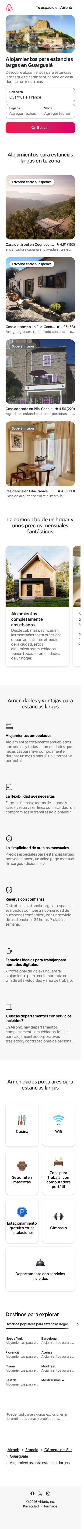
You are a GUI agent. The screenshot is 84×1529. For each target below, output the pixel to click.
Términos (50, 1506)
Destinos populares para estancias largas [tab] (37, 1324)
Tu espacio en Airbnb (54, 7)
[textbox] (22, 113)
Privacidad (31, 1506)
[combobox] (40, 97)
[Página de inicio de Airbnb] (9, 7)
